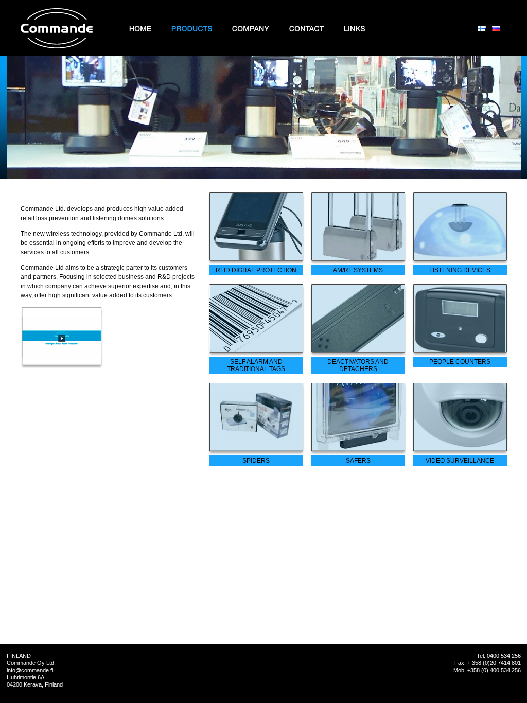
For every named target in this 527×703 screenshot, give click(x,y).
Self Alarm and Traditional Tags (256, 365)
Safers (358, 460)
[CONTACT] (306, 28)
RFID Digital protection (256, 270)
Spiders (256, 460)
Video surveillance (460, 460)
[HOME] (140, 28)
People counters (459, 361)
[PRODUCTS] (192, 28)
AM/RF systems (358, 270)
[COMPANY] (251, 28)
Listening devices (459, 270)
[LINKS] (354, 28)
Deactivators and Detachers (358, 365)
